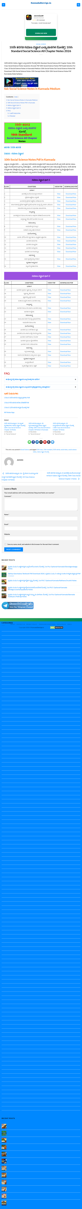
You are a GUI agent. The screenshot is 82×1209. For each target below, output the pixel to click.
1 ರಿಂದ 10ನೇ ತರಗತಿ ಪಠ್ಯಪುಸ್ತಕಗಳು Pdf (17, 398)
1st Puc (4, 637)
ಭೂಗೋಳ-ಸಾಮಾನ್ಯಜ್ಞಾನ (10, 1096)
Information (6, 797)
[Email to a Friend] (41, 442)
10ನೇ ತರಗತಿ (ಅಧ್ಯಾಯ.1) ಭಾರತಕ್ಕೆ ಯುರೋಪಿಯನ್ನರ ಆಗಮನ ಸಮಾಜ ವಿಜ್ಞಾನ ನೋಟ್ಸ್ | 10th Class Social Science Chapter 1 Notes (63, 476)
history (4, 789)
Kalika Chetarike (8, 805)
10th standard (48, 449)
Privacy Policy (31, 624)
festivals (5, 760)
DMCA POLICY (61, 624)
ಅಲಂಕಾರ (5, 1059)
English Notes (7, 744)
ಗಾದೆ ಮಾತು (5, 1080)
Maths (4, 900)
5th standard (6, 670)
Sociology (5, 1035)
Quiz (3, 990)
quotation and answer (10, 994)
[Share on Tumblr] (49, 442)
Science (4, 998)
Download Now (71, 194)
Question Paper (7, 936)
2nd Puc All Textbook (9, 654)
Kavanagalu (6, 891)
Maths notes (6, 904)
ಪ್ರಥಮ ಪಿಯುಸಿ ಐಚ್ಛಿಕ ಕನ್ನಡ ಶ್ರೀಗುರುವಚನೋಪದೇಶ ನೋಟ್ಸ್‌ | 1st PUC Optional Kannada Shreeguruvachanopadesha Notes (37, 588)
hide (16, 97)
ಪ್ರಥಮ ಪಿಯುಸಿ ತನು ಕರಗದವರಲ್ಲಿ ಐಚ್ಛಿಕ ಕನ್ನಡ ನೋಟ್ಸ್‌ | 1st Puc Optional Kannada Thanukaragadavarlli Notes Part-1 (43, 1196)
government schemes (9, 764)
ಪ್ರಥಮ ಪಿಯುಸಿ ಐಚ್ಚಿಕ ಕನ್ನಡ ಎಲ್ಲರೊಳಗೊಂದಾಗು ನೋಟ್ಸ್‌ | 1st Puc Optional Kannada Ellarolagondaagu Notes (42, 568)
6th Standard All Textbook (11, 682)
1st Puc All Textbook (9, 642)
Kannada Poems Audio (10, 883)
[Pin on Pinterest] (45, 442)
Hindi (4, 777)
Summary (5, 1047)
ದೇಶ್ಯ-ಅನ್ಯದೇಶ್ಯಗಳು (8, 1088)
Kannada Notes (7, 842)
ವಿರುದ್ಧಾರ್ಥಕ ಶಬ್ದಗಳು (8, 1104)
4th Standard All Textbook (11, 666)
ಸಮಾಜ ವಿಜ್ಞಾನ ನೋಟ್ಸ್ (43, 452)
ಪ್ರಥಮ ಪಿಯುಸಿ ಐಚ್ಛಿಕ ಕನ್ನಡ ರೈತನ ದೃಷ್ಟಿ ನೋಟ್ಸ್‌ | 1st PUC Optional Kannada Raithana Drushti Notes (42, 580)
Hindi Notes (6, 781)
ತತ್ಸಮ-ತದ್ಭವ (6, 1084)
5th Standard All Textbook (11, 674)
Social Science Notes (9, 1031)
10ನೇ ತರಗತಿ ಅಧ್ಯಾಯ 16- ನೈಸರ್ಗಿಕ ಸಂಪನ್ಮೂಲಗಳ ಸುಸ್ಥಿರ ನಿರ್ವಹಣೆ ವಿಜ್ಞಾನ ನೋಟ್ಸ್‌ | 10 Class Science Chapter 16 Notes (20, 476)
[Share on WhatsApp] (29, 442)
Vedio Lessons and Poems (11, 1051)
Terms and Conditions (47, 624)
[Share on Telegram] (52, 442)
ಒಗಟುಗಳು (5, 1063)
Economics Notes (8, 723)
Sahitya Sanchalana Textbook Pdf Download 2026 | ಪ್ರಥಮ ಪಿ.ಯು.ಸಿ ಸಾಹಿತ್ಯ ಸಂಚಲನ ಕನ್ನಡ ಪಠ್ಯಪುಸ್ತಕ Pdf (44, 574)
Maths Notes (6, 908)
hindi (3, 773)
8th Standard (6, 695)
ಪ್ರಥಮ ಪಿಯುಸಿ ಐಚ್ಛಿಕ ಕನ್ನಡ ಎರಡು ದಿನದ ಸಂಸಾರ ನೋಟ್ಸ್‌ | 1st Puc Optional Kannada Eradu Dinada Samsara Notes (41, 1175)
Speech (4, 1043)
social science (6, 1026)
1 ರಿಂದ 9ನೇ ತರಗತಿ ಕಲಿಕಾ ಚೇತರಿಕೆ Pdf (16, 403)
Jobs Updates (7, 801)
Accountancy (6, 707)
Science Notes (7, 1006)
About (12, 624)
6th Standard (6, 678)
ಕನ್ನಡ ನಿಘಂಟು (6, 1071)
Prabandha (6, 932)
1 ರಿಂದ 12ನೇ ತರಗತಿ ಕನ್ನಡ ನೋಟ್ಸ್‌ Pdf (16, 407)
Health (4, 768)
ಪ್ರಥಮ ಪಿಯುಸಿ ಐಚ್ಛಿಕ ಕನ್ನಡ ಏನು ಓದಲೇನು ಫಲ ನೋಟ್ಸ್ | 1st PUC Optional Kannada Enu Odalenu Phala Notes (43, 1182)
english (4, 736)
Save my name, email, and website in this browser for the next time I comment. (33, 544)
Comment (8, 496)
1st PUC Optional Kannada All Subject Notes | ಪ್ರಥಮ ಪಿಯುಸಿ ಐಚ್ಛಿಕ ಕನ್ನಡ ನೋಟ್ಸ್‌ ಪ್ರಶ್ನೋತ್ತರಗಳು (41, 1202)
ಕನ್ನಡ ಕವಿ (5, 1067)
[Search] (78, 5)
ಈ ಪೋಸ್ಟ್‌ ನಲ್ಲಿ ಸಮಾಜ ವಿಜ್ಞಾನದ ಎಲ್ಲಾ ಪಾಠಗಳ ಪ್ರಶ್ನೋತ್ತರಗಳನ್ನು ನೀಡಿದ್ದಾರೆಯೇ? (28, 387)
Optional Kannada (8, 920)
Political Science (7, 928)
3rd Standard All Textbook (11, 662)
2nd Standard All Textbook (11, 658)
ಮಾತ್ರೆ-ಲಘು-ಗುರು (7, 1100)
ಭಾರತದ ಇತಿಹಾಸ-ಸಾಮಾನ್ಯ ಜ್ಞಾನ (12, 1092)
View (58, 194)
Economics (6, 719)
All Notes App (9, 412)
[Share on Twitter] (37, 442)
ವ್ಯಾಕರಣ (4, 1108)
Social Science (41, 44)
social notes (64, 449)
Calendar (5, 715)
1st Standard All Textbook (11, 646)
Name (6, 514)
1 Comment (14, 576)
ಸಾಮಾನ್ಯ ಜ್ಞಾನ (6, 1112)
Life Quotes (6, 895)
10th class (40, 449)
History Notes (7, 793)
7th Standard (6, 687)
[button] (3, 5)
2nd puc (4, 650)
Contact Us (21, 624)
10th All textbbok (8, 629)
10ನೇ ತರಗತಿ (56, 449)
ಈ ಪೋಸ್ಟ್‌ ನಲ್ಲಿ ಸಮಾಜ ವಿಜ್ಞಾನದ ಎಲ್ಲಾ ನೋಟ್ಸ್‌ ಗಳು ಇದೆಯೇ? (23, 379)
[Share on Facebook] (33, 442)
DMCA (69, 624)
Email (6, 524)
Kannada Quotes (8, 887)
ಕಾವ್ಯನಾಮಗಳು (6, 1075)
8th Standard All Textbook (11, 699)
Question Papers (8, 985)
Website (7, 534)
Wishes (4, 1055)
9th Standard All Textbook (11, 703)
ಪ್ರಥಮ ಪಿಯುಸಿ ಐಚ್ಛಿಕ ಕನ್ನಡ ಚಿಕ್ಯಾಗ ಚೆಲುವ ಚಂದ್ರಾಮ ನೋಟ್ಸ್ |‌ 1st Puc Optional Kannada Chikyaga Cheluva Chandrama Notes (41, 1161)
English (4, 728)
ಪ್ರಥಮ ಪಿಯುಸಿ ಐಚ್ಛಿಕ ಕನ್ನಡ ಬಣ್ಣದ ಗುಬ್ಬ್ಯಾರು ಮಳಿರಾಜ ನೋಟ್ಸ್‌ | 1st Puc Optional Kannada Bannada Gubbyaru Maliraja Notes (41, 595)
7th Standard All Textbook (11, 691)
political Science (7, 924)
